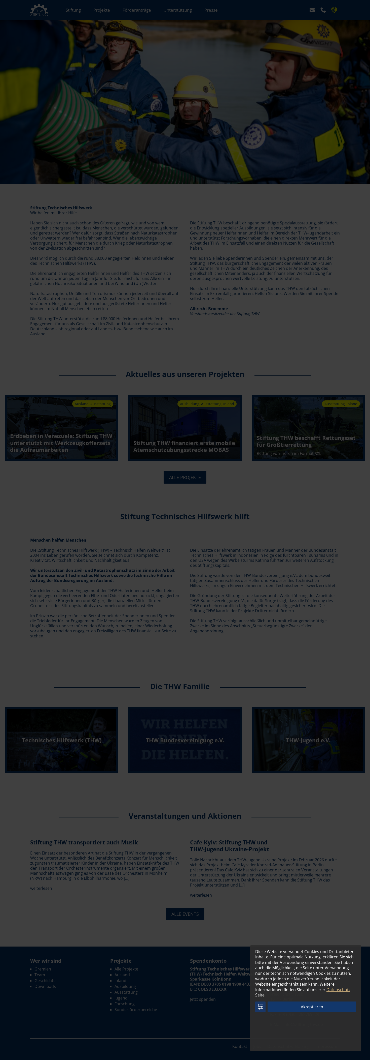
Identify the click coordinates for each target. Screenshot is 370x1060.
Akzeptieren (312, 1007)
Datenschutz (338, 989)
